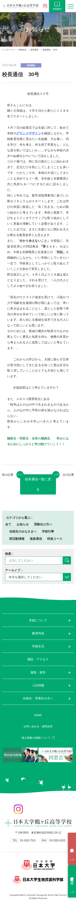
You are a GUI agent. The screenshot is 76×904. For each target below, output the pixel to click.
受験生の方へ (43, 524)
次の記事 (68, 474)
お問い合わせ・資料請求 (38, 726)
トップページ (8, 50)
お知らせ (23, 524)
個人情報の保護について (35, 737)
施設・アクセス (38, 659)
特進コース (54, 538)
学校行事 (48, 531)
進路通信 (36, 538)
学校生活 (22, 50)
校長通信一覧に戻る (38, 484)
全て (8, 524)
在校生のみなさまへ (23, 531)
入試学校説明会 (72, 849)
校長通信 (34, 50)
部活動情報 (17, 538)
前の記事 (7, 474)
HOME (38, 715)
